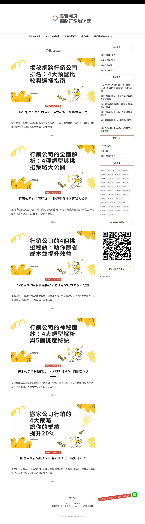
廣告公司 (125, 178)
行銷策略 (110, 211)
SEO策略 (102, 174)
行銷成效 (110, 206)
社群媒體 (117, 190)
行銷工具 (102, 206)
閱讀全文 (53, 135)
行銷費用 (125, 211)
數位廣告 (125, 186)
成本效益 (102, 186)
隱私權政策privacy (103, 36)
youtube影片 (52, 36)
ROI (109, 170)
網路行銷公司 (119, 198)
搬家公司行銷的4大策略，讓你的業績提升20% (53, 458)
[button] (134, 494)
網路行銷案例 (106, 65)
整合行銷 (117, 186)
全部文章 (104, 151)
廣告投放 (102, 182)
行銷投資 (125, 206)
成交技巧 (117, 182)
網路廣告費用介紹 (108, 70)
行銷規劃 (117, 211)
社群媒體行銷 (126, 190)
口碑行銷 (117, 174)
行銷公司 (112, 202)
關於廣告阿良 (35, 36)
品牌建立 (125, 174)
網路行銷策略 (104, 202)
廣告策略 (110, 182)
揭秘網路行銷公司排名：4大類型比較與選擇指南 (53, 112)
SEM (114, 170)
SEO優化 (125, 170)
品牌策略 (110, 178)
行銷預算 (102, 214)
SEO (119, 170)
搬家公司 (110, 186)
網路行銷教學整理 (53, 106)
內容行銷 (110, 174)
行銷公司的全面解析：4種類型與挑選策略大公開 (53, 198)
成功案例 (85, 36)
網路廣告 (102, 198)
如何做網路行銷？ (108, 60)
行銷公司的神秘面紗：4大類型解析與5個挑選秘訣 (53, 372)
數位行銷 (102, 190)
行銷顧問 (110, 214)
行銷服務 (102, 211)
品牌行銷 (117, 178)
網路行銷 (110, 198)
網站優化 (125, 194)
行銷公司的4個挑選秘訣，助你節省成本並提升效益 (53, 285)
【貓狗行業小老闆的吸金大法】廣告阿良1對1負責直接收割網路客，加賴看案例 (116, 88)
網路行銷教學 (70, 36)
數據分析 (110, 190)
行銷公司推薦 (121, 202)
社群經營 (110, 194)
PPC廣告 (102, 170)
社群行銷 (117, 194)
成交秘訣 (125, 182)
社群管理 (102, 194)
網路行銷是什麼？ (108, 55)
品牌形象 (102, 178)
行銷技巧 (117, 206)
